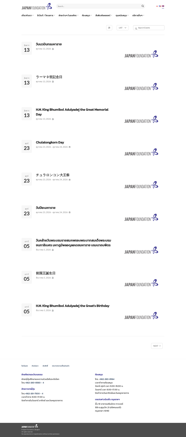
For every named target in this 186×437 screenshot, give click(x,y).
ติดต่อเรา (35, 366)
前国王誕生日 (46, 273)
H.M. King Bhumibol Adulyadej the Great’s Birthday (72, 305)
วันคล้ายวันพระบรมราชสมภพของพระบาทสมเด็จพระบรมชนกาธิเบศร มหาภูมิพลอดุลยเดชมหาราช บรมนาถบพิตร (73, 242)
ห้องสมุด (86, 15)
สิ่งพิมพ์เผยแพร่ (102, 15)
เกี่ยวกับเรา (27, 15)
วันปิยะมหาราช (45, 207)
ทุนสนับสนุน (121, 15)
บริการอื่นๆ (137, 15)
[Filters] (109, 27)
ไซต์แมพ (25, 366)
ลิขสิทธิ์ (45, 366)
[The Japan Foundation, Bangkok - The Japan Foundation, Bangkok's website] (37, 6)
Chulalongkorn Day (50, 142)
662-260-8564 (107, 379)
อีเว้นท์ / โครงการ (45, 15)
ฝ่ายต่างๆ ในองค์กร (68, 15)
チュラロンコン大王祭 (53, 175)
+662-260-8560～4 (34, 382)
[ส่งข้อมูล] (142, 6)
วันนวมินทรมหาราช (49, 44)
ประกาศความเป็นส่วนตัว (60, 366)
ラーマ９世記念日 (49, 77)
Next (155, 346)
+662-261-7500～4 (34, 393)
